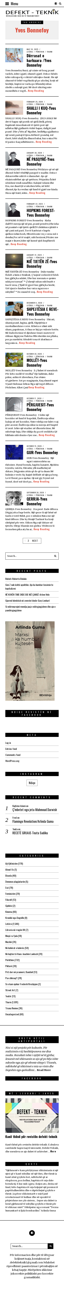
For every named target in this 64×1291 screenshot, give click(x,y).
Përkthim (40, 51)
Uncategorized (12, 1014)
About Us (9, 869)
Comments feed (12, 755)
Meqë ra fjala (11, 936)
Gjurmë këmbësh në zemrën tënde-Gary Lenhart (27, 600)
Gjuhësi (8, 905)
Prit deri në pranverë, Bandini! (19, 972)
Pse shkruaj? (11, 978)
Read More (44, 1070)
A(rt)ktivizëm (11, 863)
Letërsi (30, 51)
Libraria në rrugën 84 (15, 930)
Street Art (10, 990)
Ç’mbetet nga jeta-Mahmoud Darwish (34, 810)
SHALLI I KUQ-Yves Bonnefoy (41, 110)
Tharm (49, 51)
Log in (8, 743)
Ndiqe (32, 783)
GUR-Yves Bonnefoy (42, 452)
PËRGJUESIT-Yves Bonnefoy (40, 407)
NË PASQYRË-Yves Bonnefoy (40, 161)
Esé (7, 887)
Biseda (8, 875)
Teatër (8, 996)
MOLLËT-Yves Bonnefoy (37, 362)
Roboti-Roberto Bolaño (15, 579)
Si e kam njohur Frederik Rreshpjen (21, 984)
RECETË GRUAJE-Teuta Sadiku (30, 833)
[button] (55, 556)
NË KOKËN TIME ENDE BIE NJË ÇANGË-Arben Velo (27, 594)
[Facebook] (56, 3)
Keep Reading (36, 90)
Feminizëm (10, 893)
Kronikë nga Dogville (14, 918)
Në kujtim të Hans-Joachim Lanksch (21, 954)
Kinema (8, 912)
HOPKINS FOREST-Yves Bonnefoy (41, 212)
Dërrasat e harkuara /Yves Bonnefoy (39, 60)
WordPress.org (12, 761)
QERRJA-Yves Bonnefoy (37, 501)
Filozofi (8, 899)
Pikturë (8, 966)
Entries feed (11, 749)
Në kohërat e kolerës (14, 948)
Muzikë (8, 942)
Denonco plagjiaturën (15, 881)
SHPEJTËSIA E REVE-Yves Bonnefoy (42, 311)
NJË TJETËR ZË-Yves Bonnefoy (42, 264)
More (53, 1151)
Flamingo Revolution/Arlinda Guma (33, 821)
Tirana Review (11, 1008)
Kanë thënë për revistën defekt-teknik (31, 1136)
